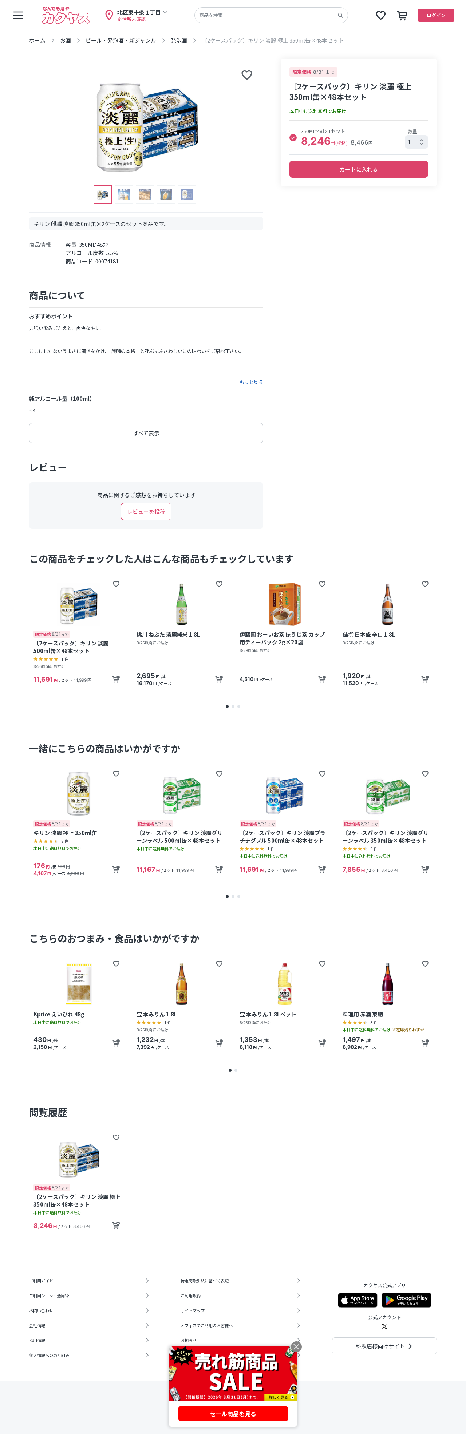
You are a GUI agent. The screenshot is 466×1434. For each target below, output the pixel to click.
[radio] (293, 137)
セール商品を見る (233, 1413)
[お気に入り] (380, 15)
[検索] (340, 15)
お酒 (65, 40)
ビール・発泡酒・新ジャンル (121, 40)
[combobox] (416, 142)
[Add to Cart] (116, 679)
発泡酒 (179, 40)
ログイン (436, 15)
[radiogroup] (358, 137)
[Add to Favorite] (116, 584)
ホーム (37, 40)
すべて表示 (146, 433)
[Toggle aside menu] (18, 15)
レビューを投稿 (146, 511)
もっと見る (251, 382)
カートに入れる (359, 169)
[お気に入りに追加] (247, 75)
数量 (412, 131)
